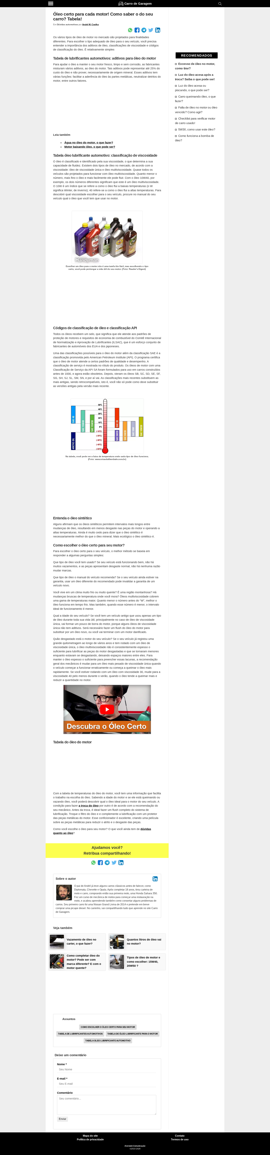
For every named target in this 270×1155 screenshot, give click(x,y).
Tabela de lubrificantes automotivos (80, 1033)
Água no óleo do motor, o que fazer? (88, 142)
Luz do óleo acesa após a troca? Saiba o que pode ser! (195, 77)
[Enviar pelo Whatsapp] (130, 30)
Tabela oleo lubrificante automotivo (107, 1040)
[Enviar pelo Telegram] (143, 30)
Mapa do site (90, 1136)
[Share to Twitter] (150, 30)
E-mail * (62, 1078)
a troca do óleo (89, 805)
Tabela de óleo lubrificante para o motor (132, 1033)
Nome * (62, 1064)
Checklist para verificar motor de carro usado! (195, 121)
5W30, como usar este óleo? (196, 129)
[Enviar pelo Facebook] (137, 30)
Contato (180, 1136)
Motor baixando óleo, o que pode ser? (89, 146)
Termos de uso (180, 1139)
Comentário (65, 1092)
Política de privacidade (90, 1139)
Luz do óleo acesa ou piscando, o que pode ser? (192, 88)
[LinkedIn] (155, 878)
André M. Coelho (90, 24)
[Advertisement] (107, 107)
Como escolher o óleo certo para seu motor (108, 1027)
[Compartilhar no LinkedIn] (157, 30)
